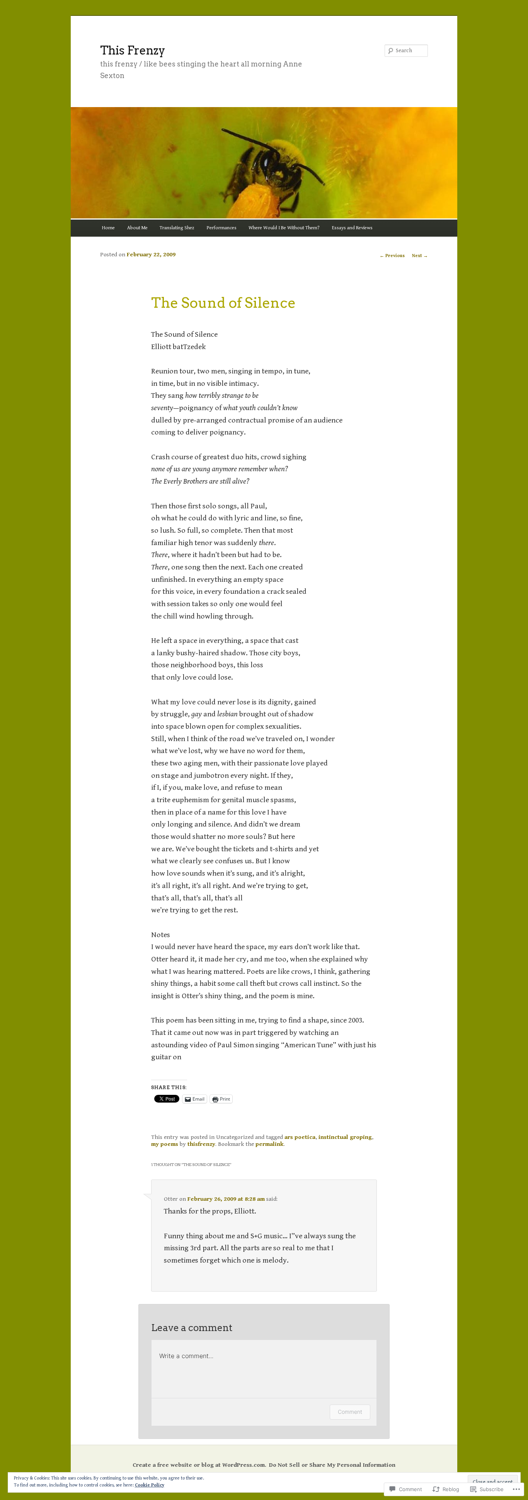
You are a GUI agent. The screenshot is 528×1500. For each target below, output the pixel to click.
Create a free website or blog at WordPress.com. (199, 1464)
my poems (164, 1143)
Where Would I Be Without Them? (284, 228)
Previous (392, 255)
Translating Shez (177, 228)
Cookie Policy (149, 1485)
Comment (350, 1411)
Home (108, 228)
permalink (269, 1143)
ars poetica (299, 1137)
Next (420, 255)
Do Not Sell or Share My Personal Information (332, 1464)
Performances (222, 228)
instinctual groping (345, 1137)
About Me (137, 228)
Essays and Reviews (352, 228)
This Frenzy (132, 50)
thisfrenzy (201, 1143)
